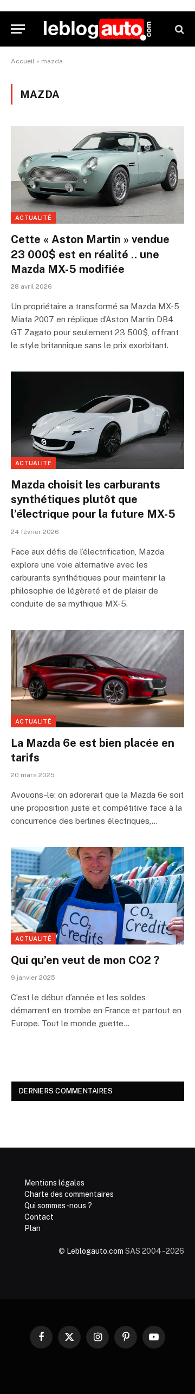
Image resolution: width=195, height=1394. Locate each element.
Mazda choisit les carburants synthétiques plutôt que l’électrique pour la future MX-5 (93, 499)
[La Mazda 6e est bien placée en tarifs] (97, 678)
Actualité (33, 217)
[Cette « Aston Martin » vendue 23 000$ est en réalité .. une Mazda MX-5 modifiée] (97, 175)
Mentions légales (54, 1182)
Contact (39, 1217)
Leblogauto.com (95, 1251)
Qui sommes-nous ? (58, 1205)
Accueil (23, 61)
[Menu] (18, 29)
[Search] (178, 29)
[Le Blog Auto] (97, 29)
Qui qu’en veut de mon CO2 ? (85, 960)
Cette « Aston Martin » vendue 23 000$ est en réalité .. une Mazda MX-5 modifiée (90, 254)
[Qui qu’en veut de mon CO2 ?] (97, 895)
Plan (32, 1228)
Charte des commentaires (69, 1194)
